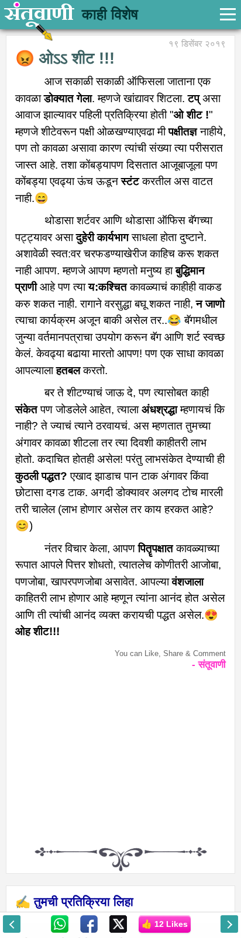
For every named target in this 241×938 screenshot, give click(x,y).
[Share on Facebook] (89, 923)
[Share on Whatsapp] (59, 923)
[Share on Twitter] (118, 923)
